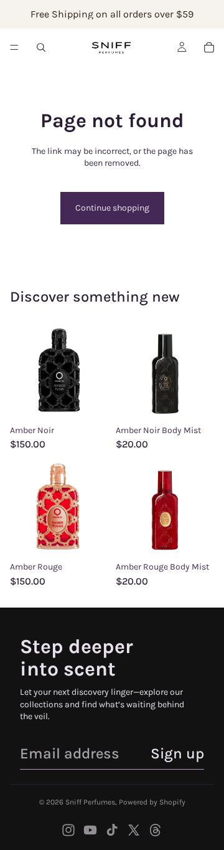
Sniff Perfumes (90, 802)
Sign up (177, 753)
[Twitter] (133, 830)
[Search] (41, 47)
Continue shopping (112, 208)
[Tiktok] (112, 830)
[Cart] (209, 47)
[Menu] (14, 47)
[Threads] (155, 830)
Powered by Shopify (152, 802)
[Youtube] (90, 830)
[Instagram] (68, 830)
